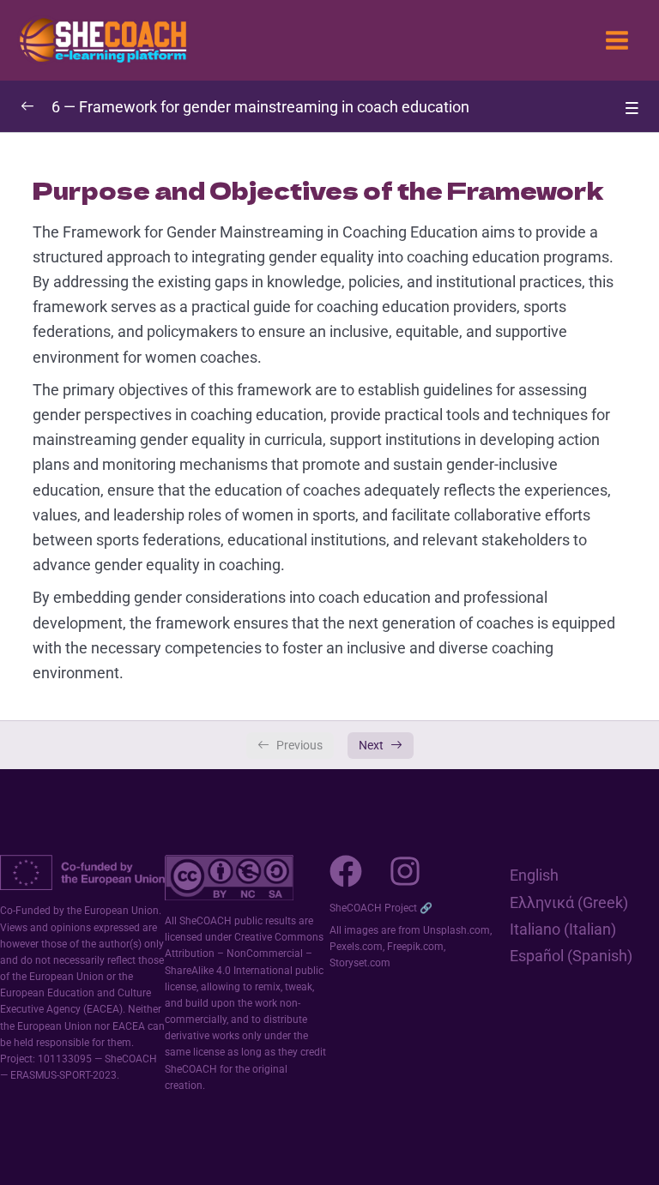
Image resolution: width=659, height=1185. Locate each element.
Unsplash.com (456, 930)
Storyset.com (360, 963)
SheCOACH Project (373, 908)
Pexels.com (356, 947)
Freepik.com (415, 947)
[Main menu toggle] (617, 40)
